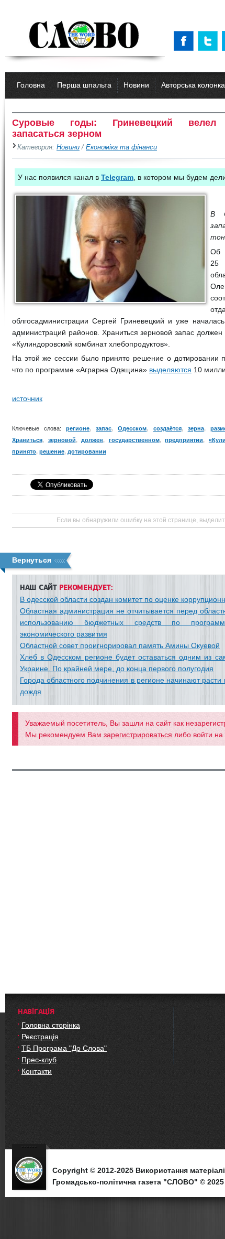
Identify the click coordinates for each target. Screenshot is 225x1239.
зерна (196, 428)
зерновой (62, 440)
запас (103, 428)
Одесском (132, 428)
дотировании (87, 451)
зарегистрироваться (138, 734)
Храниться (27, 440)
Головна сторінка (50, 1025)
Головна (31, 85)
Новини (136, 85)
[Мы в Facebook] (186, 41)
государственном (134, 440)
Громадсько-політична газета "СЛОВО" (85, 35)
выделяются (170, 369)
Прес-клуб (39, 1059)
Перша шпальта (84, 85)
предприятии (184, 440)
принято (24, 451)
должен (92, 440)
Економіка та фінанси (121, 147)
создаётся (167, 428)
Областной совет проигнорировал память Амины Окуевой (120, 645)
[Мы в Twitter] (210, 41)
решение (51, 451)
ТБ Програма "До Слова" (64, 1048)
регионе (77, 428)
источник (27, 398)
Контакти (36, 1071)
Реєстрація (40, 1036)
